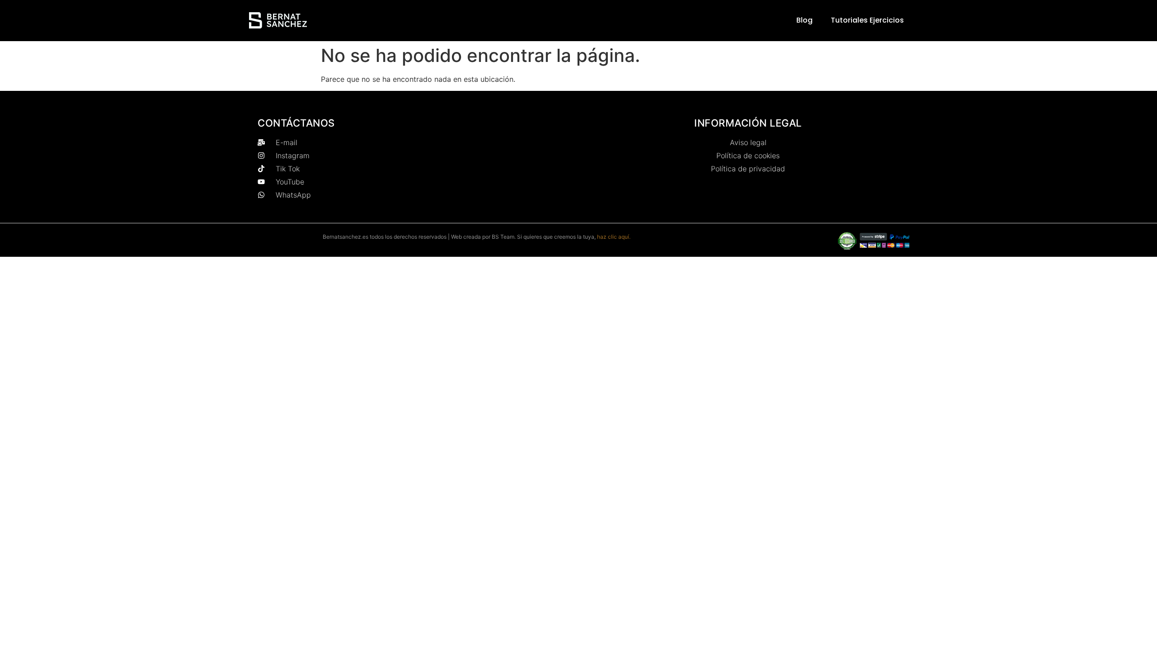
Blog (804, 20)
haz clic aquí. (613, 236)
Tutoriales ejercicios (867, 20)
